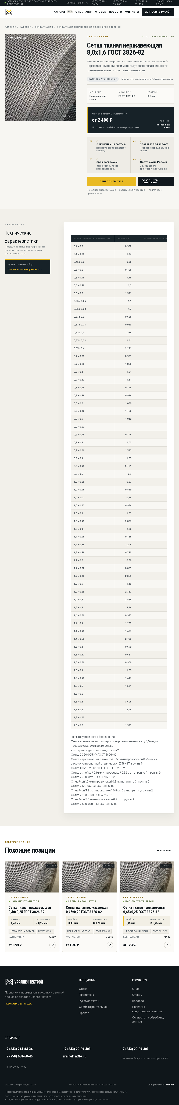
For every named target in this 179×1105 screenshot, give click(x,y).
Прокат (84, 1013)
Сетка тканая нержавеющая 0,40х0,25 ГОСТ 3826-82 (30, 909)
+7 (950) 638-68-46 (164, 3)
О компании (84, 11)
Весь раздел (165, 850)
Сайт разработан (161, 1084)
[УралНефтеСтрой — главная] (8, 11)
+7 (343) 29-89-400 (120, 3)
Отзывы (101, 11)
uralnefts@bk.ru (77, 2)
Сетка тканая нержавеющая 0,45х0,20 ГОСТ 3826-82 (87, 909)
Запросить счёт (111, 181)
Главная (10, 27)
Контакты (132, 11)
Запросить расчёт (158, 11)
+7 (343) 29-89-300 (142, 3)
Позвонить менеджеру (149, 181)
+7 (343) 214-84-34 (99, 3)
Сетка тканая (44, 27)
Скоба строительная (93, 1007)
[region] (119, 482)
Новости (115, 11)
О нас (135, 989)
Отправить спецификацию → (25, 269)
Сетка (83, 989)
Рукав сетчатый (89, 1001)
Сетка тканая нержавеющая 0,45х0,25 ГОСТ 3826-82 (144, 909)
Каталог (63, 11)
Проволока (86, 995)
